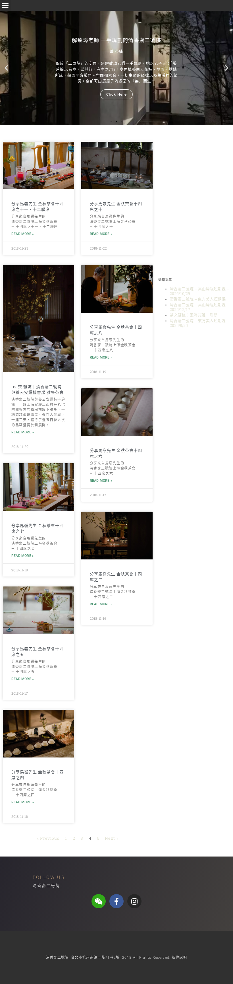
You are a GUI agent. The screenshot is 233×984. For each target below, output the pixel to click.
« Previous (48, 838)
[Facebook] (116, 901)
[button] (5, 5)
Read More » (22, 234)
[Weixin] (98, 901)
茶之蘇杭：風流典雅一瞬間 (193, 315)
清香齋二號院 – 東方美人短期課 (198, 299)
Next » (111, 838)
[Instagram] (134, 901)
